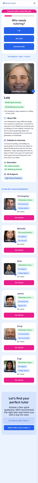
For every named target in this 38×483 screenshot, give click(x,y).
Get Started (19, 218)
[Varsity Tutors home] (9, 3)
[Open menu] (34, 3)
